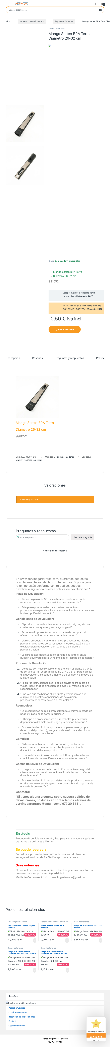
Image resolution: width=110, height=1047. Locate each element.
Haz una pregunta (82, 537)
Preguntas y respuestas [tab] (69, 358)
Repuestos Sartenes (64, 21)
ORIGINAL (38, 460)
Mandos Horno (46, 922)
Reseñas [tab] (37, 358)
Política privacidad (16, 1008)
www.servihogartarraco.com (39, 579)
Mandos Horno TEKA (60, 922)
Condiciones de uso (17, 1012)
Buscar (100, 9)
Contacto (12, 1021)
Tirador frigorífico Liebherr (17, 922)
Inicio (8, 21)
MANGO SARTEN (24, 460)
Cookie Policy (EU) (16, 1025)
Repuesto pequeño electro (31, 21)
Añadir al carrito (66, 329)
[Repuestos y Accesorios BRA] (57, 151)
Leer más (67, 940)
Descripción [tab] (13, 358)
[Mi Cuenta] (96, 3)
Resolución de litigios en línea (21, 1016)
